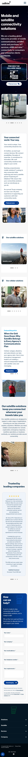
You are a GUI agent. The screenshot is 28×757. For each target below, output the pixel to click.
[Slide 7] (21, 123)
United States (13, 751)
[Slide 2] (9, 123)
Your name (7, 632)
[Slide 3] (12, 123)
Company (4, 737)
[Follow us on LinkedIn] (13, 754)
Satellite (4, 725)
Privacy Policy (16, 694)
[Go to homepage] (7, 2)
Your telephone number (11, 659)
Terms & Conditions (5, 747)
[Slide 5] (17, 123)
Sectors (4, 731)
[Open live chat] (3, 754)
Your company (8, 641)
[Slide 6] (19, 123)
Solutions (4, 719)
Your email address (10, 650)
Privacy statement (19, 690)
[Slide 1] (7, 123)
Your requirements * (9, 668)
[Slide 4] (15, 123)
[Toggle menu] (25, 2)
